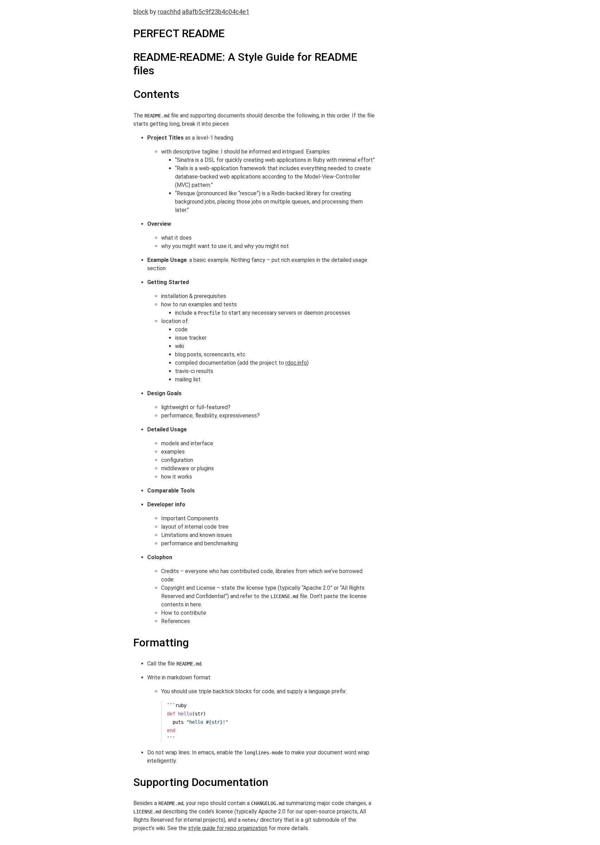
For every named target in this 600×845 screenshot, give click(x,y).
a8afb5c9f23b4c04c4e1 (215, 11)
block (140, 11)
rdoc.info (296, 362)
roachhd (169, 11)
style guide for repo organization (227, 828)
